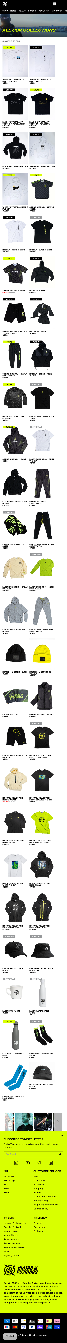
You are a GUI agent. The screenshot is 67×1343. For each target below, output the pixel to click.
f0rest (32, 11)
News (13, 11)
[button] (9, 1122)
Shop (5, 11)
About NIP (44, 11)
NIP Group (57, 11)
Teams (22, 11)
